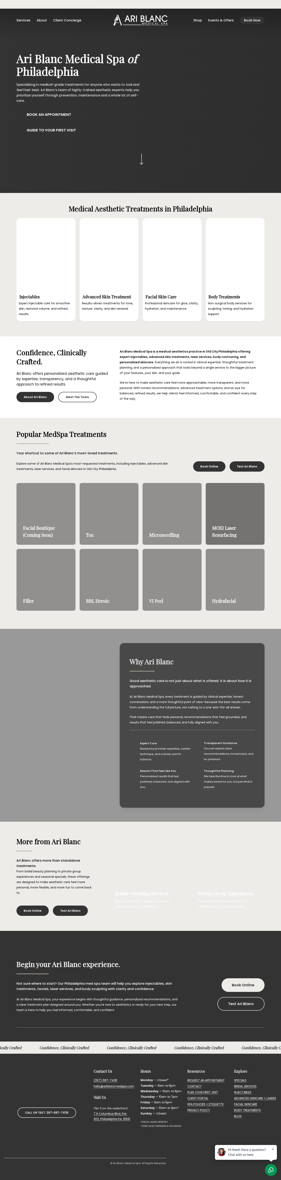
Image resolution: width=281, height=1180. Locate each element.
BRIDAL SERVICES (245, 1086)
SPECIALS (240, 1080)
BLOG (238, 1116)
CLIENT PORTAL (197, 1098)
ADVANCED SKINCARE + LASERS (255, 1098)
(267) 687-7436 (105, 1080)
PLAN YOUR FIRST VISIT (202, 1092)
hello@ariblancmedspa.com (114, 1086)
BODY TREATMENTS (247, 1110)
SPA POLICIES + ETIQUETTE (205, 1104)
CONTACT (194, 1086)
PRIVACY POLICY (198, 1110)
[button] (48, 114)
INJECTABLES (242, 1092)
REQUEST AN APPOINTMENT (206, 1080)
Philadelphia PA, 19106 (115, 1119)
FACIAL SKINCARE (245, 1104)
